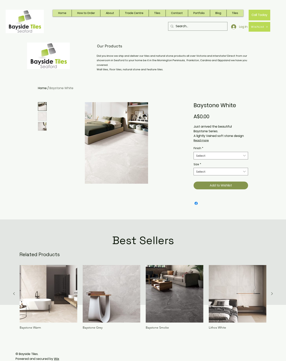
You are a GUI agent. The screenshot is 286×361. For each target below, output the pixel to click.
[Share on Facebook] (196, 203)
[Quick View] (48, 294)
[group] (143, 297)
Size (197, 164)
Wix (56, 359)
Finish (198, 148)
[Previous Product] (14, 293)
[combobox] (221, 155)
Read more (201, 140)
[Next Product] (272, 293)
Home (42, 88)
